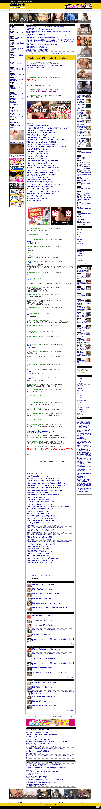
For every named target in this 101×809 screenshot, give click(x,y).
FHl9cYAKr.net (57, 331)
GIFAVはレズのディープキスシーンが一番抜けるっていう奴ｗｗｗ (46, 139)
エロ (69, 10)
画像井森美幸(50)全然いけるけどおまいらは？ (16, 126)
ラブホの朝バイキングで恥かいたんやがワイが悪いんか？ (42, 746)
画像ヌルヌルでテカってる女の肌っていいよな (84, 157)
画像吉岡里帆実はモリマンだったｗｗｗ (39, 179)
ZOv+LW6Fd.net (59, 313)
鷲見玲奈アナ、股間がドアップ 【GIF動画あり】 (36, 50)
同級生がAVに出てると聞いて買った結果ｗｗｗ (39, 730)
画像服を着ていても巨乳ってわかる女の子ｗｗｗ (46, 706)
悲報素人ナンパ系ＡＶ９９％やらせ (84, 208)
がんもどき (79, 393)
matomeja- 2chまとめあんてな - (83, 386)
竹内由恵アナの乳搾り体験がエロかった (43, 667)
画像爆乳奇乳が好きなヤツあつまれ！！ (44, 589)
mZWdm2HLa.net (58, 384)
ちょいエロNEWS (80, 398)
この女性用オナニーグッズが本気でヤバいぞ (39, 539)
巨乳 (45, 575)
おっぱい (38, 575)
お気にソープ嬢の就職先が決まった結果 (38, 499)
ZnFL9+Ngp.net (58, 344)
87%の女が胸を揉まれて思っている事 (37, 156)
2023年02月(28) (80, 260)
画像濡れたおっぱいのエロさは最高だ (43, 584)
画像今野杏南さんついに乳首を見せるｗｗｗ (40, 165)
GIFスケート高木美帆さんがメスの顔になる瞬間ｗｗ (42, 144)
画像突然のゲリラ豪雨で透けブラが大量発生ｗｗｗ (16, 93)
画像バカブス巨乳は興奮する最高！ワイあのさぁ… (84, 193)
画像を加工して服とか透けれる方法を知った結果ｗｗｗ (84, 223)
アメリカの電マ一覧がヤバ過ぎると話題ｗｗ (39, 189)
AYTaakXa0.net (57, 234)
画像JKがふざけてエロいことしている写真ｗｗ (41, 563)
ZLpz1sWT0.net (57, 89)
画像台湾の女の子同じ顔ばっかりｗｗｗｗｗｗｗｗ (38, 785)
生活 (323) (79, 237)
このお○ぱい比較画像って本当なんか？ (38, 149)
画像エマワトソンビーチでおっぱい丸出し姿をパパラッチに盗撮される (42, 771)
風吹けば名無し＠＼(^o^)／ (35, 63)
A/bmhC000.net (57, 256)
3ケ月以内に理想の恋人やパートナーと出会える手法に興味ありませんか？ (48, 128)
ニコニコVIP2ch (80, 411)
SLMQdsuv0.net (57, 320)
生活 (82, 10)
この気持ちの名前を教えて (31, 32)
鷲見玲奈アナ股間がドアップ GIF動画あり (36, 778)
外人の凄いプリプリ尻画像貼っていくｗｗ (39, 511)
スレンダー (48, 575)
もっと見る (70, 643)
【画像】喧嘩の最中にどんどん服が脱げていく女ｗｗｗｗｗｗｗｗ (40, 47)
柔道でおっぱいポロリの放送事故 (84, 162)
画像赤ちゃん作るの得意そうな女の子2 (38, 151)
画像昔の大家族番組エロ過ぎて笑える (84, 213)
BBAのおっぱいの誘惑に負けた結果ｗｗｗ (44, 625)
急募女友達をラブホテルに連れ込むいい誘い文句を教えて (44, 487)
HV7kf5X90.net (58, 408)
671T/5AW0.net (57, 300)
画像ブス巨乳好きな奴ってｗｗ (41, 701)
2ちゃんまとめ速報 (81, 392)
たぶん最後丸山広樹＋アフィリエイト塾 (39, 476)
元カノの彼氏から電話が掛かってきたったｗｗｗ (40, 153)
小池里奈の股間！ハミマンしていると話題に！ (40, 193)
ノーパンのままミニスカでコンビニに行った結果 (40, 502)
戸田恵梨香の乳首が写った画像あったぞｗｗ (40, 551)
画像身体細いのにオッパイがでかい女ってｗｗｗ (46, 603)
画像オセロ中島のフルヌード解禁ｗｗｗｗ (39, 163)
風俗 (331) (79, 232)
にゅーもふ (79, 380)
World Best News (80, 388)
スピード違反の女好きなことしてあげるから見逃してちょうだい (45, 184)
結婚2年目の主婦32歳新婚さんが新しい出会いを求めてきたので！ (17, 141)
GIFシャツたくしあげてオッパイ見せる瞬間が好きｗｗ (16, 37)
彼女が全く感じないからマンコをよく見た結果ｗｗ (81, 96)
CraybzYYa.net (58, 389)
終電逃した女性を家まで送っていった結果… (39, 555)
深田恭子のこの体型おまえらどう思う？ (38, 548)
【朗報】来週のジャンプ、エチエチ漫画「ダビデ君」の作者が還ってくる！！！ (43, 37)
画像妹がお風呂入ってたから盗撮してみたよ (40, 560)
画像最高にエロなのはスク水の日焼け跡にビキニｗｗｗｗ (84, 179)
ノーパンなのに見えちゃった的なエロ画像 (39, 523)
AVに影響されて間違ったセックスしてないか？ (81, 145)
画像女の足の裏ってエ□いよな (36, 497)
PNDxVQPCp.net (58, 239)
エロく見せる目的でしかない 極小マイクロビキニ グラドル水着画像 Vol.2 (42, 28)
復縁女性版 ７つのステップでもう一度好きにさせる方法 (43, 478)
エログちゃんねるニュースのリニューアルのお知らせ (84, 489)
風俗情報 (20, 1)
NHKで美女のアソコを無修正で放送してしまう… (41, 182)
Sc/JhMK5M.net (58, 369)
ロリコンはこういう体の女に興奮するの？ (39, 177)
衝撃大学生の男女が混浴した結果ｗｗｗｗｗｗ (36, 776)
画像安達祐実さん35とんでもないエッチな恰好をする (43, 161)
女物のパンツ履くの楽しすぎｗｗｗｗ (37, 198)
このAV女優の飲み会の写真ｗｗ (36, 196)
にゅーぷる (79, 378)
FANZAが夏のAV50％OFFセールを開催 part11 (36, 34)
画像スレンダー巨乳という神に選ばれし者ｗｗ (47, 58)
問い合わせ (47, 804)
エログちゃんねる (80, 390)
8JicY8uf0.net (57, 364)
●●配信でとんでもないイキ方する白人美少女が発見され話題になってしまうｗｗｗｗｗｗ (45, 26)
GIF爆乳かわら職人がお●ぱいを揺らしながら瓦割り (42, 544)
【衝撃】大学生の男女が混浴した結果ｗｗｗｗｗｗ (37, 49)
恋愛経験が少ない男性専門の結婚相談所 (38, 125)
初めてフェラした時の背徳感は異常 (84, 204)
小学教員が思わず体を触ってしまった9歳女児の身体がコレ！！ (45, 168)
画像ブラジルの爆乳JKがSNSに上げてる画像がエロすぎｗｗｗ (45, 490)
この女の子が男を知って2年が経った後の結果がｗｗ (81, 117)
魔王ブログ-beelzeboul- (82, 400)
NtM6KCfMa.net (58, 395)
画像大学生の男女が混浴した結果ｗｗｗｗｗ (36, 781)
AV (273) (79, 234)
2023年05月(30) (80, 255)
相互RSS (54, 804)
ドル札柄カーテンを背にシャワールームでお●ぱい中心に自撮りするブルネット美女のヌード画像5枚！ (84, 429)
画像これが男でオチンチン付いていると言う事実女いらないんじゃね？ (48, 506)
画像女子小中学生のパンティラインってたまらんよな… (16, 28)
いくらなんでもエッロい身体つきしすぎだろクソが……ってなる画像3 (46, 146)
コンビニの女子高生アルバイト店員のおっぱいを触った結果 (44, 516)
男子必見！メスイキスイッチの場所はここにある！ (41, 530)
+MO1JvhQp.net (58, 413)
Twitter (40, 802)
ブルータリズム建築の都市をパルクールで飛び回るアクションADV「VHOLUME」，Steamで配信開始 (48, 31)
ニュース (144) (80, 229)
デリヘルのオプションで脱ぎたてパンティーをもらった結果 (44, 191)
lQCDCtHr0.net (57, 77)
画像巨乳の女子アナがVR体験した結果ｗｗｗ (40, 130)
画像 (35, 575)
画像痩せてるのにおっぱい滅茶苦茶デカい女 (45, 593)
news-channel (80, 385)
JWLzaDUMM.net (58, 63)
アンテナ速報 (80, 383)
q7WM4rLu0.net (57, 95)
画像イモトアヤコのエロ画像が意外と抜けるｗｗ (16, 33)
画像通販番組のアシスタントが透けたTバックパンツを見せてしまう (46, 485)
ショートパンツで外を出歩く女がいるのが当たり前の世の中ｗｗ (45, 527)
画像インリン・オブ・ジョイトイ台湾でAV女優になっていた (45, 558)
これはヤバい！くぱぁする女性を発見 (43, 658)
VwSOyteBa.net (58, 402)
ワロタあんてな (80, 397)
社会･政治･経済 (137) (81, 244)
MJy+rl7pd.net (59, 261)
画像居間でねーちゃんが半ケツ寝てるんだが (40, 186)
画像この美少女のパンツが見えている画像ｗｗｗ (41, 537)
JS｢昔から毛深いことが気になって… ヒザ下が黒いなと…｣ (49, 672)
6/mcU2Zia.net (57, 287)
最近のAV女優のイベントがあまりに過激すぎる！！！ (42, 518)
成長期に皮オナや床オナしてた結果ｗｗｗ (39, 135)
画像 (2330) (79, 239)
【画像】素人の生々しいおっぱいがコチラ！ (35, 46)
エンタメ (29, 10)
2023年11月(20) (80, 253)
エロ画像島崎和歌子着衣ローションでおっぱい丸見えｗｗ (17, 121)
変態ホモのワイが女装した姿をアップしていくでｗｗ (42, 513)
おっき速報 (79, 413)
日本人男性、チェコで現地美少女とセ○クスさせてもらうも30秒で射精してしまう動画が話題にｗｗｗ (48, 35)
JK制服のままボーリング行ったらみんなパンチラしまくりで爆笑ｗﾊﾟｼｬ (48, 541)
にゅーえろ (79, 381)
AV (55, 10)
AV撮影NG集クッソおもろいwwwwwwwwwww (17, 64)
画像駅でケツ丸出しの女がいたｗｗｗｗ (39, 553)
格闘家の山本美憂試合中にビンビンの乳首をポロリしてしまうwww (46, 532)
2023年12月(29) (80, 251)
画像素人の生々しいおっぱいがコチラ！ (35, 773)
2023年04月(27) (80, 257)
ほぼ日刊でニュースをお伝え (83, 407)
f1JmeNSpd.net (58, 430)
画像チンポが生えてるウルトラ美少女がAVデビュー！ (48, 649)
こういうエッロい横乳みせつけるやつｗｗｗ (39, 504)
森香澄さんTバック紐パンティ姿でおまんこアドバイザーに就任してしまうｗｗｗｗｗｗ (84, 460)
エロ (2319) (79, 236)
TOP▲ (98, 807)
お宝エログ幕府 (80, 414)
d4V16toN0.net (58, 419)
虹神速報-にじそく (81, 405)
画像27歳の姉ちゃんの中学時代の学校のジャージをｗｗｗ (49, 629)
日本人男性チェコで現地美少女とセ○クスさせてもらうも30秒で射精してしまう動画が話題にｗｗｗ (47, 767)
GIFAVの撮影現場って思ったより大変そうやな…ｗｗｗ (81, 140)
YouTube (81, 802)
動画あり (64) (80, 243)
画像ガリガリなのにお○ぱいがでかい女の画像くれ (41, 142)
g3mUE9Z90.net (57, 294)
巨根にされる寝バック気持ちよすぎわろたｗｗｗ (40, 520)
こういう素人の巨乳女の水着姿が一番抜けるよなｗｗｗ (81, 112)
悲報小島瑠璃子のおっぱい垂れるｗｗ (43, 696)
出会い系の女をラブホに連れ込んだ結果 (38, 546)
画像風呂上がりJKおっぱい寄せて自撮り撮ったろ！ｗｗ (16, 79)
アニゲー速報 (80, 409)
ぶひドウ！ (79, 404)
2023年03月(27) (80, 258)
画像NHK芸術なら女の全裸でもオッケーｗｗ (41, 137)
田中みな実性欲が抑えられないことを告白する (84, 183)
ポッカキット (80, 402)
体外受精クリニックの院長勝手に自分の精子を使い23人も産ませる (45, 748)
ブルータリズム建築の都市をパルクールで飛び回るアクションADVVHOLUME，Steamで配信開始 (84, 441)
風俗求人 (30, 1)
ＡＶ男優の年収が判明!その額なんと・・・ (84, 188)
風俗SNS (25, 1)
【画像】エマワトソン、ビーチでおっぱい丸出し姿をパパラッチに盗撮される (43, 44)
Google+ (61, 802)
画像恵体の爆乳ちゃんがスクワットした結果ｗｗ (63, 53)
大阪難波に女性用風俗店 (34, 200)
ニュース (16, 10)
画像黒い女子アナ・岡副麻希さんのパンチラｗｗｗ (81, 101)
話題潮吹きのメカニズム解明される (43, 615)
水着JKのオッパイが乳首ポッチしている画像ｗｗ (17, 74)
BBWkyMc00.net (57, 228)
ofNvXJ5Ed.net (57, 84)
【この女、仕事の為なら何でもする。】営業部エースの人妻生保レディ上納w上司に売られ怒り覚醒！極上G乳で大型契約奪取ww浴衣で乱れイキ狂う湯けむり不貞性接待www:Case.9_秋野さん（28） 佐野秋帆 (50, 39)
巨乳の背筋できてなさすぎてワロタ (42, 634)
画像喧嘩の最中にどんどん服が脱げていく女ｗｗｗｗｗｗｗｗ (40, 774)
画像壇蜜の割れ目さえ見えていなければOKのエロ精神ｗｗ (44, 495)
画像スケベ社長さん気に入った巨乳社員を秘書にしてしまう (50, 607)
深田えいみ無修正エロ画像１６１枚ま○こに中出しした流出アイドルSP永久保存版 (44, 779)
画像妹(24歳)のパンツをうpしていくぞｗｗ (17, 59)
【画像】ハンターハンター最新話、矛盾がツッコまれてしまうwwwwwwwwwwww (44, 29)
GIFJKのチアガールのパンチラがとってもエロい (84, 218)
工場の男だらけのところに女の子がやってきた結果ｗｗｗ (43, 480)
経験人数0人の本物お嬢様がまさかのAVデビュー (36, 784)
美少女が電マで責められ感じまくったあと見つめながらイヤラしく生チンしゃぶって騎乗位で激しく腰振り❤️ (84, 485)
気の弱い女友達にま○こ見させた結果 (37, 492)
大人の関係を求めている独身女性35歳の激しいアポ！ (17, 156)
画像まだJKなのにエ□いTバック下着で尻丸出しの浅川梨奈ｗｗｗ (46, 483)
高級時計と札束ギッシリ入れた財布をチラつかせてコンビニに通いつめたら (47, 741)
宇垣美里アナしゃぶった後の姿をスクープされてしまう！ (43, 534)
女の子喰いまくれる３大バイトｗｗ (42, 620)
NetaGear (79, 395)
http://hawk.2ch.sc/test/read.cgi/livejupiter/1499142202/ (37, 455)
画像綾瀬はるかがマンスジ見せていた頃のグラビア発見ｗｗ (16, 98)
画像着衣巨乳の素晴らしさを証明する (43, 598)
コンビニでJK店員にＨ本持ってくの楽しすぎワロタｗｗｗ (84, 152)
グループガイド (13, 1)
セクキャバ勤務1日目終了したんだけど (35, 53)
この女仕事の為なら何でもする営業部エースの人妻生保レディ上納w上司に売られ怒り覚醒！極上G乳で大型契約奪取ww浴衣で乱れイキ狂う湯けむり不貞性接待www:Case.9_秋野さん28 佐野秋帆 (84, 453)
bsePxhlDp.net (57, 272)
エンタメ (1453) (80, 231)
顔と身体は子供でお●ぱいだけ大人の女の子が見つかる (42, 175)
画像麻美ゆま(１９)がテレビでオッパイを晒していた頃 (43, 170)
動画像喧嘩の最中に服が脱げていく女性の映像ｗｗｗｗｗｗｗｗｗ (41, 782)
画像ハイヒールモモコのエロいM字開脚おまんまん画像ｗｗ (16, 54)
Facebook (19, 802)
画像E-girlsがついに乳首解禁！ (36, 158)
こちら (81, 372)
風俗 (42, 10)
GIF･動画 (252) (80, 241)
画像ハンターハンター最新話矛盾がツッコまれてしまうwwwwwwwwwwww (43, 764)
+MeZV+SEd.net (58, 336)
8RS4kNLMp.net (59, 246)
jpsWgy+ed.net (59, 377)
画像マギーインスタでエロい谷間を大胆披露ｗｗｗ (42, 132)
